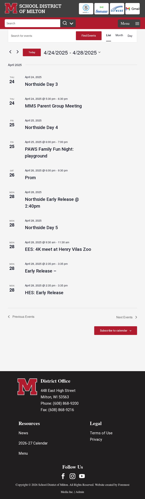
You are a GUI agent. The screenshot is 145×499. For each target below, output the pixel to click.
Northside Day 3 (41, 84)
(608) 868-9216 (61, 410)
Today (32, 52)
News (23, 433)
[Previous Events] (10, 51)
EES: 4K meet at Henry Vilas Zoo (58, 249)
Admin (80, 492)
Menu (23, 453)
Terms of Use (101, 433)
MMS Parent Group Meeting (53, 106)
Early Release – (40, 271)
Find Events (89, 35)
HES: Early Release (44, 292)
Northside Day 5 (41, 227)
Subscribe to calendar (113, 330)
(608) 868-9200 (66, 403)
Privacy (96, 439)
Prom (30, 177)
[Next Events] (17, 51)
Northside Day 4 (41, 127)
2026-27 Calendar (33, 443)
